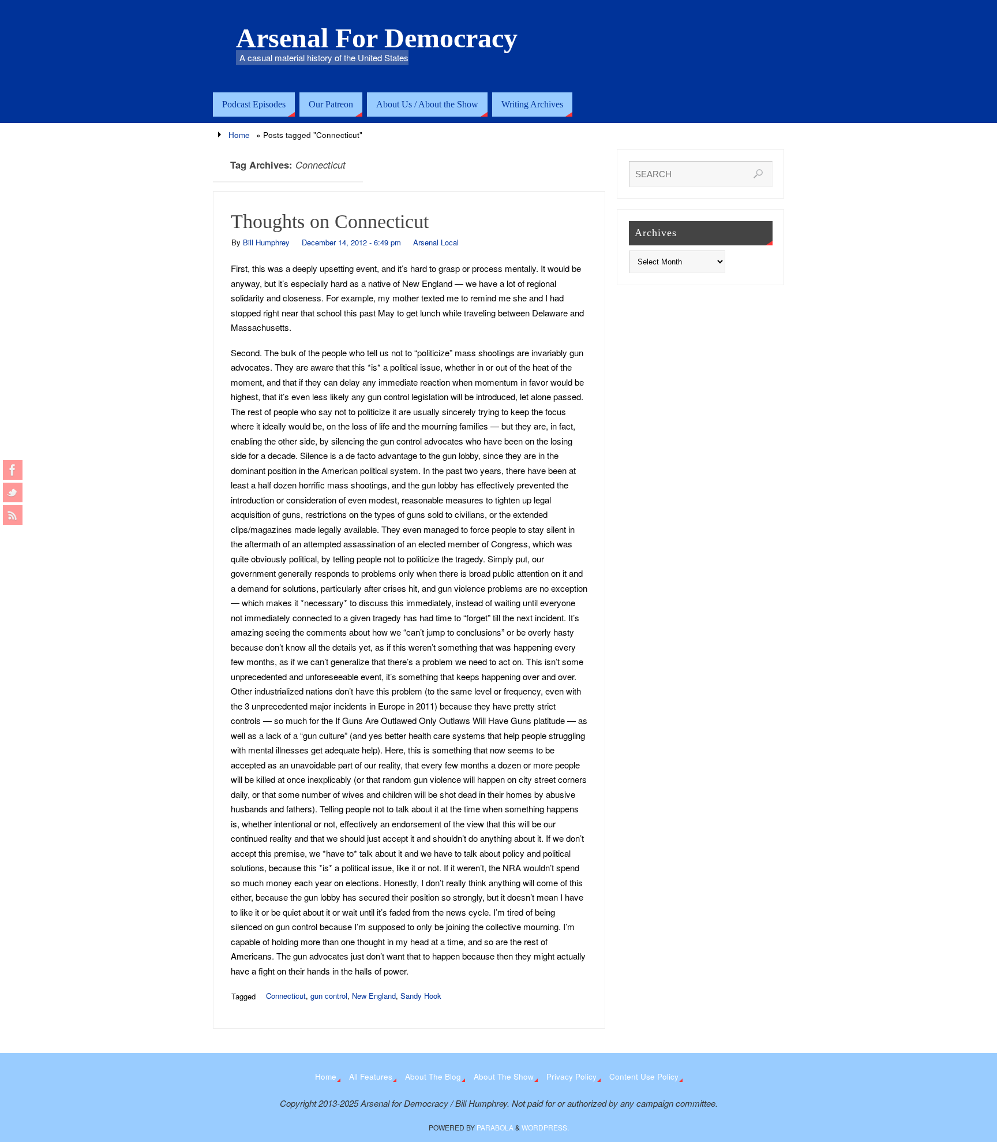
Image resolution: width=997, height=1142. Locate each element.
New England (374, 995)
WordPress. (545, 1127)
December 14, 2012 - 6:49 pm (351, 242)
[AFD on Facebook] (13, 470)
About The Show (504, 1076)
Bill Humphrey (266, 242)
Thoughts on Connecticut (330, 221)
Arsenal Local (436, 242)
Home (239, 134)
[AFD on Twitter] (13, 492)
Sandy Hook (420, 995)
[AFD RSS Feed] (13, 515)
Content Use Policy (644, 1076)
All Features (370, 1076)
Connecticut (286, 995)
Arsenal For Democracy (377, 38)
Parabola (495, 1127)
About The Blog (433, 1076)
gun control (328, 995)
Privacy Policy (571, 1076)
